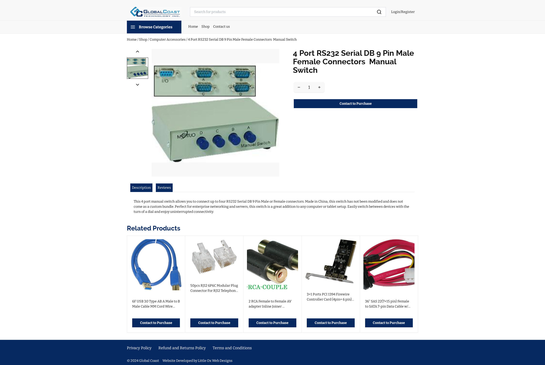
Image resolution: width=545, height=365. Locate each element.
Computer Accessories (168, 39)
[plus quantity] (319, 87)
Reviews (164, 188)
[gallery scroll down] (137, 84)
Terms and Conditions (232, 348)
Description (141, 188)
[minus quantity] (299, 87)
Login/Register (403, 12)
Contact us (221, 26)
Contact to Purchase (356, 104)
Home (193, 26)
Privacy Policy (139, 348)
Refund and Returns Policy (182, 348)
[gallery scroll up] (137, 51)
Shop (205, 26)
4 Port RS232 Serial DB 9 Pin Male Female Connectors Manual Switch (242, 39)
